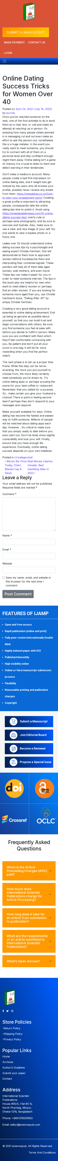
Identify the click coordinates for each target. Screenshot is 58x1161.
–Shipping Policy (12, 1033)
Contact (7, 1078)
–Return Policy (11, 1028)
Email (6, 549)
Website (7, 563)
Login (8, 52)
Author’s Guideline (13, 1067)
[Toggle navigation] (4, 61)
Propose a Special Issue (35, 762)
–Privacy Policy (11, 1039)
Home (6, 1056)
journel (10, 113)
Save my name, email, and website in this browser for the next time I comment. (28, 581)
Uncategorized (23, 457)
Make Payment (14, 42)
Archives (7, 1062)
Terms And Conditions (42, 1152)
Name (7, 535)
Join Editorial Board (33, 735)
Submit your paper (14, 1073)
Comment (9, 494)
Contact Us (36, 42)
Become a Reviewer (33, 748)
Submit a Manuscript (25, 32)
